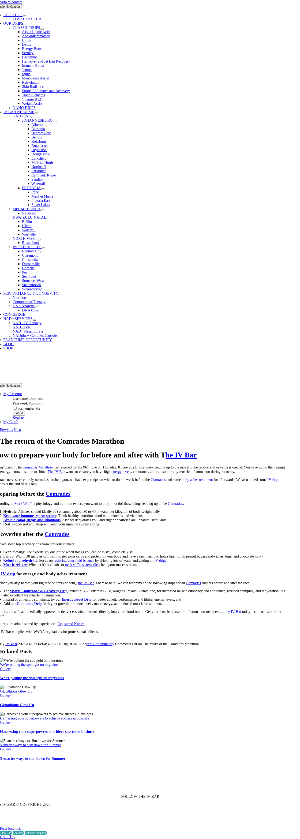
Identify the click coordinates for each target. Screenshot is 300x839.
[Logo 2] (140, 381)
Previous (6, 430)
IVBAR (11, 644)
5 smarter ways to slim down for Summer (30, 745)
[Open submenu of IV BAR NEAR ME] (36, 113)
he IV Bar (181, 455)
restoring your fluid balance (74, 560)
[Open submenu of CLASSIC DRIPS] (42, 29)
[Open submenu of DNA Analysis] (36, 307)
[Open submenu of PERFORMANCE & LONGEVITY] (60, 294)
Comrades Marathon (37, 467)
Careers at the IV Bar (106, 812)
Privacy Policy (135, 812)
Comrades (158, 480)
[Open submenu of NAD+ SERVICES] (34, 320)
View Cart (5, 833)
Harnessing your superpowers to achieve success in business (44, 718)
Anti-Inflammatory (100, 644)
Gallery (5, 669)
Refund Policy (121, 820)
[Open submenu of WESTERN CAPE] (43, 248)
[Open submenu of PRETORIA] (43, 189)
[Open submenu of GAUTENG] (33, 117)
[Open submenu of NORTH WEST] (39, 239)
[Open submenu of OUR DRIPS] (25, 24)
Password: (20, 403)
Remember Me (28, 408)
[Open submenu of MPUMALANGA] (42, 210)
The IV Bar (56, 472)
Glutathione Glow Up (16, 691)
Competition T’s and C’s (152, 820)
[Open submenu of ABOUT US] (24, 16)
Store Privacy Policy (164, 812)
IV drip (272, 480)
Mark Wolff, (23, 504)
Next (17, 430)
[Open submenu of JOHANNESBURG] (54, 121)
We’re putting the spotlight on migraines (29, 665)
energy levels (121, 472)
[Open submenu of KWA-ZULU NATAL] (48, 218)
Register (19, 418)
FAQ (186, 812)
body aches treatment (197, 480)
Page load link (10, 828)
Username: (21, 398)
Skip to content (11, 2)
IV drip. (160, 560)
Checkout (18, 833)
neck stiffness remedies (82, 565)
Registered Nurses (70, 624)
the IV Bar (86, 583)
